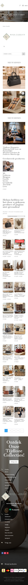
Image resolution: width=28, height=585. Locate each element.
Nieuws (6, 471)
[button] (23, 68)
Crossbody (7, 522)
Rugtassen (7, 527)
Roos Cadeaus (15, 577)
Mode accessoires (9, 535)
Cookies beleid (8, 482)
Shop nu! (14, 462)
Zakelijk (6, 524)
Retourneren (8, 485)
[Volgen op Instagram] (5, 553)
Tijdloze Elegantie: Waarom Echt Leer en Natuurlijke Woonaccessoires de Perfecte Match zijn (12, 150)
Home (4, 26)
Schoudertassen (8, 519)
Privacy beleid (8, 480)
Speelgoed (7, 538)
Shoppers (7, 530)
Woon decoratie (8, 532)
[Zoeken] (23, 53)
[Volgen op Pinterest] (8, 553)
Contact (7, 488)
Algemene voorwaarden (10, 477)
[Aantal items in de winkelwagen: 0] (4, 46)
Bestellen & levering (9, 474)
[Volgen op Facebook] (2, 553)
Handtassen (7, 516)
